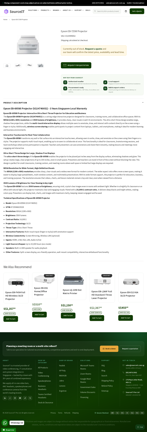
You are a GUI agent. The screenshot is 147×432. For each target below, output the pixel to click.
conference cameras (11, 389)
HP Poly (62, 370)
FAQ (103, 365)
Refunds (67, 413)
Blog (103, 370)
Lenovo (62, 386)
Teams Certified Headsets (44, 396)
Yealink (62, 365)
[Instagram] (15, 398)
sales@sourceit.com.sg (115, 3)
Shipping (64, 40)
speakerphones (21, 386)
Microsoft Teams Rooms (87, 367)
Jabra (61, 380)
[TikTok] (25, 398)
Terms (60, 413)
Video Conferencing (43, 374)
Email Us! (9, 430)
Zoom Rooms (85, 374)
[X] (30, 398)
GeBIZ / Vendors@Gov (135, 3)
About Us (67, 10)
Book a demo (111, 349)
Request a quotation (130, 349)
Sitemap (104, 391)
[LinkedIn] (5, 398)
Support (78, 10)
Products (45, 10)
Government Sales (88, 387)
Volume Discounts (87, 392)
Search (104, 375)
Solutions (32, 10)
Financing (84, 397)
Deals (88, 10)
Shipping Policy (107, 380)
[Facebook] (10, 398)
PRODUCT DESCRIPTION (15, 102)
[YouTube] (20, 398)
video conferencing (10, 369)
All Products (43, 367)
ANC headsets (8, 386)
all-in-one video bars (20, 383)
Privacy (53, 413)
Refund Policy (107, 386)
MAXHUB (62, 375)
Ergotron (62, 391)
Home (5, 20)
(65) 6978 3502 (98, 3)
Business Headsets (42, 388)
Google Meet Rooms (85, 380)
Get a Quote (137, 11)
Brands (56, 10)
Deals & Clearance (45, 402)
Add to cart (10, 319)
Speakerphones (44, 381)
